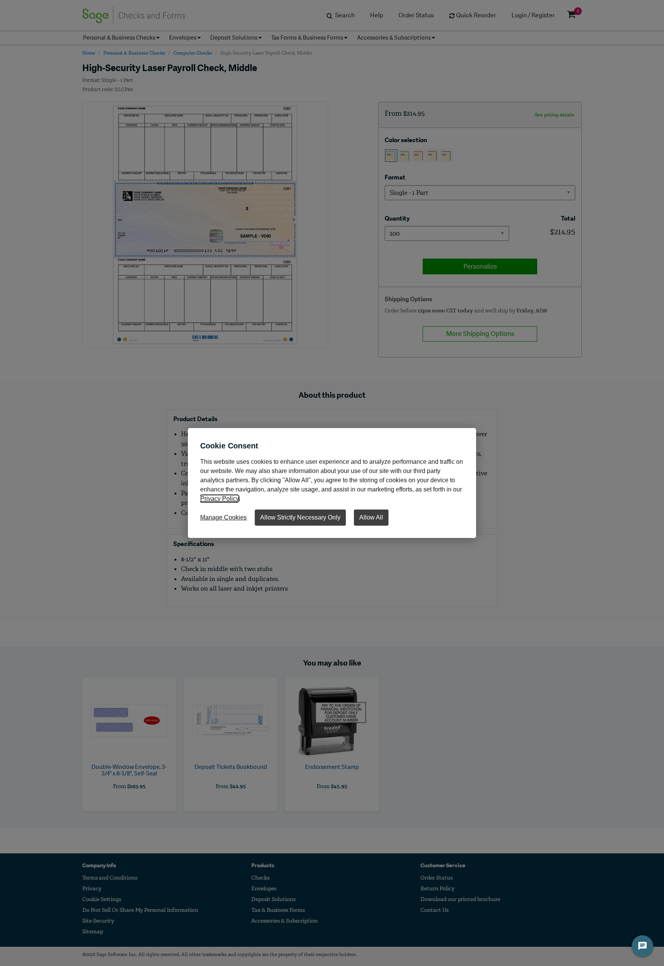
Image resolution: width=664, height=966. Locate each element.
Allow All (371, 517)
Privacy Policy (219, 498)
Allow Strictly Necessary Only (300, 517)
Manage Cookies (223, 517)
